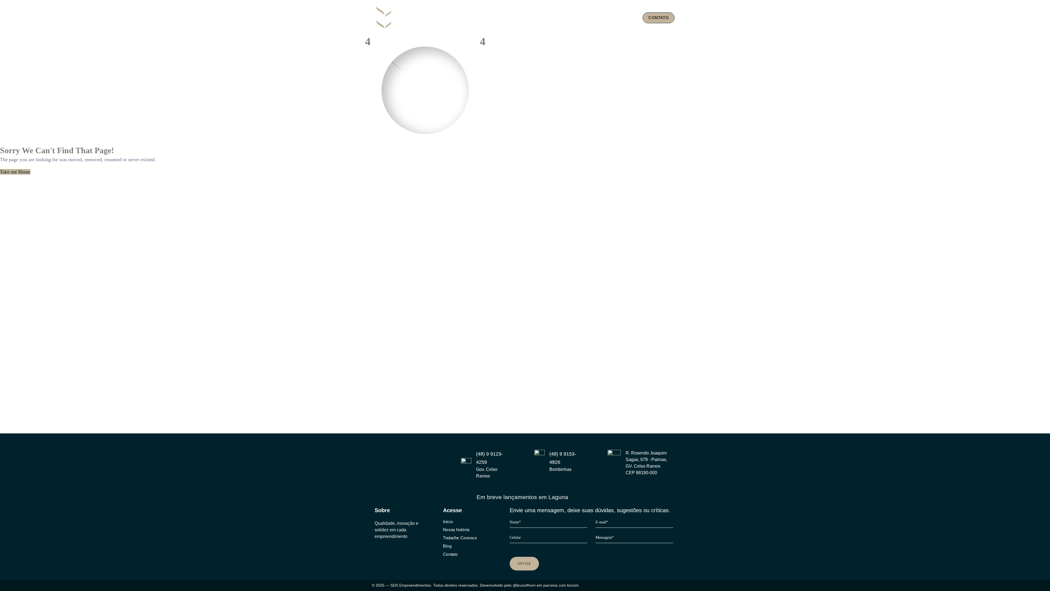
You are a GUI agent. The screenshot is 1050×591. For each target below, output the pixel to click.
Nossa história (456, 530)
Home (514, 17)
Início (448, 522)
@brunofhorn (524, 585)
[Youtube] (398, 552)
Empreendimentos (589, 17)
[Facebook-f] (387, 552)
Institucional (543, 17)
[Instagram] (377, 552)
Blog (627, 17)
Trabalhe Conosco (460, 538)
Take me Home (15, 172)
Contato (450, 554)
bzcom (573, 585)
